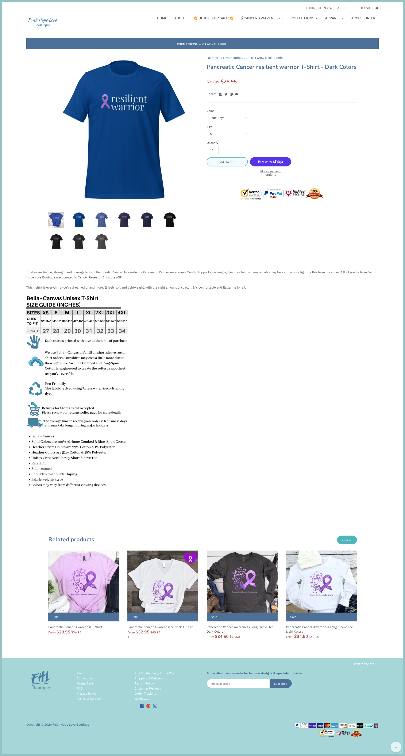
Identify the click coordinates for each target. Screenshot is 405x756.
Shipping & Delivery (149, 678)
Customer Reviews (148, 688)
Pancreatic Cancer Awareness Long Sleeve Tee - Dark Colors (241, 629)
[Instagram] (155, 705)
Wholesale (142, 699)
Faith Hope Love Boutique (225, 58)
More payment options (270, 173)
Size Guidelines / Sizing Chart (156, 673)
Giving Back (85, 683)
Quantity (212, 142)
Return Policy (144, 683)
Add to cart (227, 162)
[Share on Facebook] (220, 94)
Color (210, 110)
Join (322, 8)
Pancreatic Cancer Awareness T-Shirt (75, 627)
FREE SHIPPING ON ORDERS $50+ (202, 44)
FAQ (80, 688)
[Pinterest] (148, 705)
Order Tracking (145, 693)
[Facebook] (142, 705)
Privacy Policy (86, 693)
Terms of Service (89, 699)
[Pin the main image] (231, 94)
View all (347, 540)
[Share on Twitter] (226, 94)
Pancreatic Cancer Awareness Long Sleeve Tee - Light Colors (320, 629)
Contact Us (84, 678)
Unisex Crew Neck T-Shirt (264, 58)
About (81, 673)
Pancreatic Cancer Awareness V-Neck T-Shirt (160, 627)
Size (209, 126)
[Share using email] (236, 94)
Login (311, 8)
